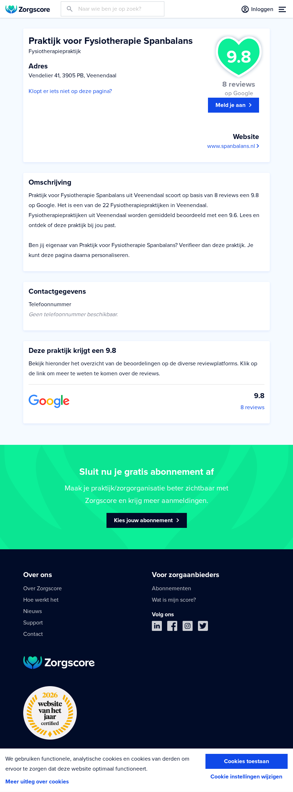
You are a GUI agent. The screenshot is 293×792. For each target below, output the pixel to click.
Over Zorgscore (42, 588)
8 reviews (252, 407)
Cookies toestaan (246, 761)
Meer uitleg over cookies (37, 781)
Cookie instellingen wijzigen (246, 776)
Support (33, 622)
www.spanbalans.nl (232, 146)
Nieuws (32, 611)
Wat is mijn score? (174, 599)
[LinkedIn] (157, 627)
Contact (33, 634)
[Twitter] (203, 627)
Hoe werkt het (41, 599)
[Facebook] (172, 627)
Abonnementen (171, 588)
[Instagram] (188, 627)
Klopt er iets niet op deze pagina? (70, 91)
